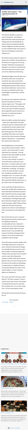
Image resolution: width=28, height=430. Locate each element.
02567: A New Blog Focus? (7, 412)
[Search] (26, 2)
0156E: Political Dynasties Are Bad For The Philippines (13, 363)
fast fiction (5, 302)
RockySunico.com (8, 2)
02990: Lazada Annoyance (7, 388)
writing (11, 302)
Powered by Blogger (15, 428)
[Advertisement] (14, 330)
